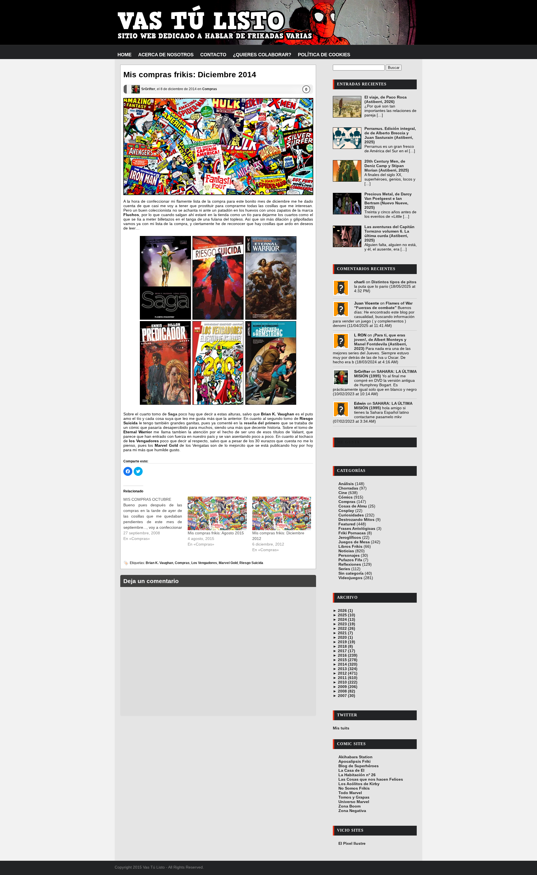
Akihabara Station (355, 757)
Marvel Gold (228, 563)
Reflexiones (349, 564)
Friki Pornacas (352, 533)
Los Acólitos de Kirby (359, 784)
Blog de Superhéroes (358, 766)
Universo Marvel (353, 801)
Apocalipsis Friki (354, 761)
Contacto (213, 54)
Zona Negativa (352, 810)
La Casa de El (351, 770)
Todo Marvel (350, 792)
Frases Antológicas (356, 528)
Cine (342, 492)
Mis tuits (341, 728)
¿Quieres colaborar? (262, 54)
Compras (209, 89)
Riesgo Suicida (251, 563)
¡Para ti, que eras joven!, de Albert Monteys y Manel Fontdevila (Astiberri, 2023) (380, 342)
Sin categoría (351, 573)
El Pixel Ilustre (352, 843)
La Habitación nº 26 (357, 775)
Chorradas (348, 488)
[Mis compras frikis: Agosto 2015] (217, 513)
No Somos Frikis (354, 788)
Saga (172, 414)
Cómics (345, 497)
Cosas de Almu (352, 506)
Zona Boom (349, 806)
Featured (346, 524)
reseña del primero (262, 423)
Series (344, 569)
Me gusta (348, 442)
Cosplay (346, 510)
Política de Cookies (324, 54)
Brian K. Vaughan (159, 563)
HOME (124, 54)
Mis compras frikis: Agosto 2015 (216, 533)
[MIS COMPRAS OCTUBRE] (155, 519)
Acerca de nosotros (166, 54)
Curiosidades (351, 515)
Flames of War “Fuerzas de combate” (383, 305)
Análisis (346, 483)
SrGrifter (148, 89)
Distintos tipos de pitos (393, 282)
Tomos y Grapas (353, 797)
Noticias (346, 551)
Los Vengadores (204, 563)
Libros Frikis (350, 546)
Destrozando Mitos (356, 519)
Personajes (349, 555)
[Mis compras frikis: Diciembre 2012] (281, 513)
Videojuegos (350, 577)
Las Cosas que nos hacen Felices (370, 779)
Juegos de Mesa (354, 542)
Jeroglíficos (349, 537)
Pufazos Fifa (350, 560)
